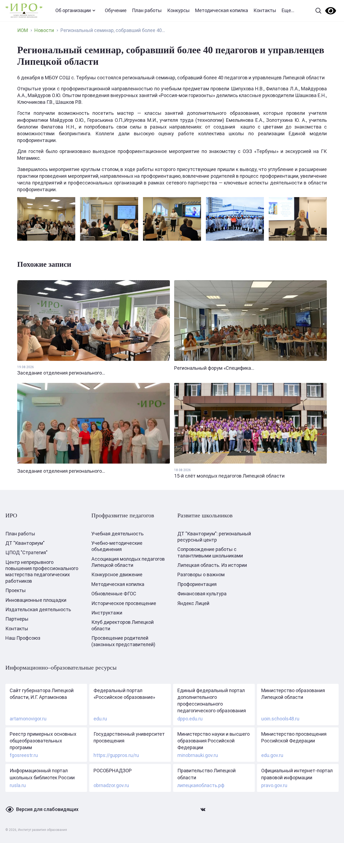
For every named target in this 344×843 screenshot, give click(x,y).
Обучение (116, 10)
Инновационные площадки (35, 600)
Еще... (288, 10)
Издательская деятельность (38, 609)
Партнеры (16, 619)
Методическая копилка (221, 10)
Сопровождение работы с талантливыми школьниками (210, 552)
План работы (147, 10)
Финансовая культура (202, 593)
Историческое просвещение (123, 603)
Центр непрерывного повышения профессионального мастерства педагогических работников (41, 571)
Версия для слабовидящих (47, 809)
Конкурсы (178, 10)
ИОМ (22, 30)
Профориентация (197, 584)
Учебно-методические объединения (116, 546)
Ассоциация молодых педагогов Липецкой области (128, 562)
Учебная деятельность (117, 533)
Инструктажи (106, 613)
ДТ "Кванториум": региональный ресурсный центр (214, 537)
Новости (44, 30)
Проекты (15, 590)
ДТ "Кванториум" (25, 543)
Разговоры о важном (201, 574)
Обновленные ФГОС (113, 593)
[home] (23, 10)
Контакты (264, 10)
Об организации (73, 10)
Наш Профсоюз (22, 638)
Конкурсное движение (116, 574)
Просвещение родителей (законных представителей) (123, 641)
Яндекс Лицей (193, 603)
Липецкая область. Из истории (212, 565)
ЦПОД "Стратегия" (26, 552)
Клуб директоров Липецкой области (122, 625)
